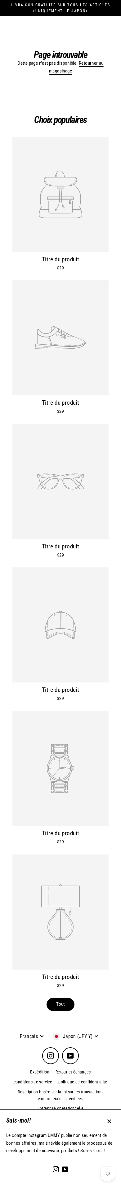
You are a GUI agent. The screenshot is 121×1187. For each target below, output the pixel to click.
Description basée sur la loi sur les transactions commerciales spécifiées (61, 1095)
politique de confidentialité (82, 1081)
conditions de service (33, 1081)
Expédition (39, 1071)
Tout (60, 1004)
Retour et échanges (73, 1071)
